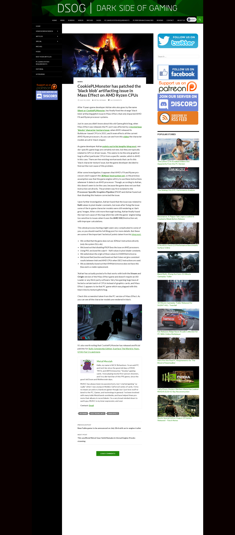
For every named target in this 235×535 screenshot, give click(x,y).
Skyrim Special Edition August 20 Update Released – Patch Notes (174, 419)
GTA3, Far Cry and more (89, 352)
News (62, 20)
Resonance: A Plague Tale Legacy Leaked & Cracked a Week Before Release (175, 217)
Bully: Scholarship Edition (100, 348)
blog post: (136, 234)
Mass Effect (113, 413)
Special (39, 41)
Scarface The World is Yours (126, 348)
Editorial (39, 69)
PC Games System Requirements (116, 20)
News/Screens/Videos (44, 31)
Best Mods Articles (43, 57)
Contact (170, 20)
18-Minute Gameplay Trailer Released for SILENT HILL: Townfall (174, 304)
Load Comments (107, 453)
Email (91, 405)
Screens (71, 20)
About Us (181, 20)
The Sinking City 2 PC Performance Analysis (176, 190)
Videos (80, 20)
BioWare (83, 413)
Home (54, 20)
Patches (90, 20)
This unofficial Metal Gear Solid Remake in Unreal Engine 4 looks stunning (106, 438)
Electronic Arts (97, 413)
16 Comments (116, 100)
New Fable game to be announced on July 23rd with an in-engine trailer (109, 426)
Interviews (40, 74)
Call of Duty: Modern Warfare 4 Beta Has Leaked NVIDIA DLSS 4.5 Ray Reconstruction (177, 390)
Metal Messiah (100, 100)
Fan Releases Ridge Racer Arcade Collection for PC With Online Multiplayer (177, 332)
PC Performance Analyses (143, 20)
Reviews (160, 20)
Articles (39, 36)
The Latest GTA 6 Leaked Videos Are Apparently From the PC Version (173, 162)
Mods (98, 20)
